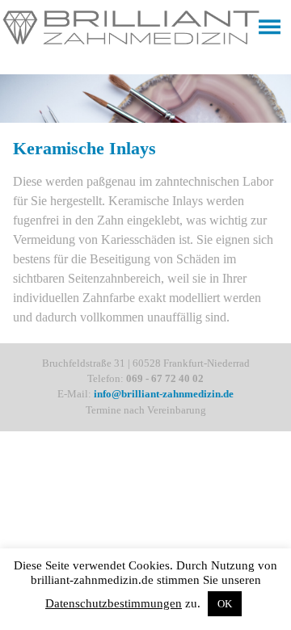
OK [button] (224, 604)
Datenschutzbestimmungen (113, 603)
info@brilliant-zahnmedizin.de (164, 394)
